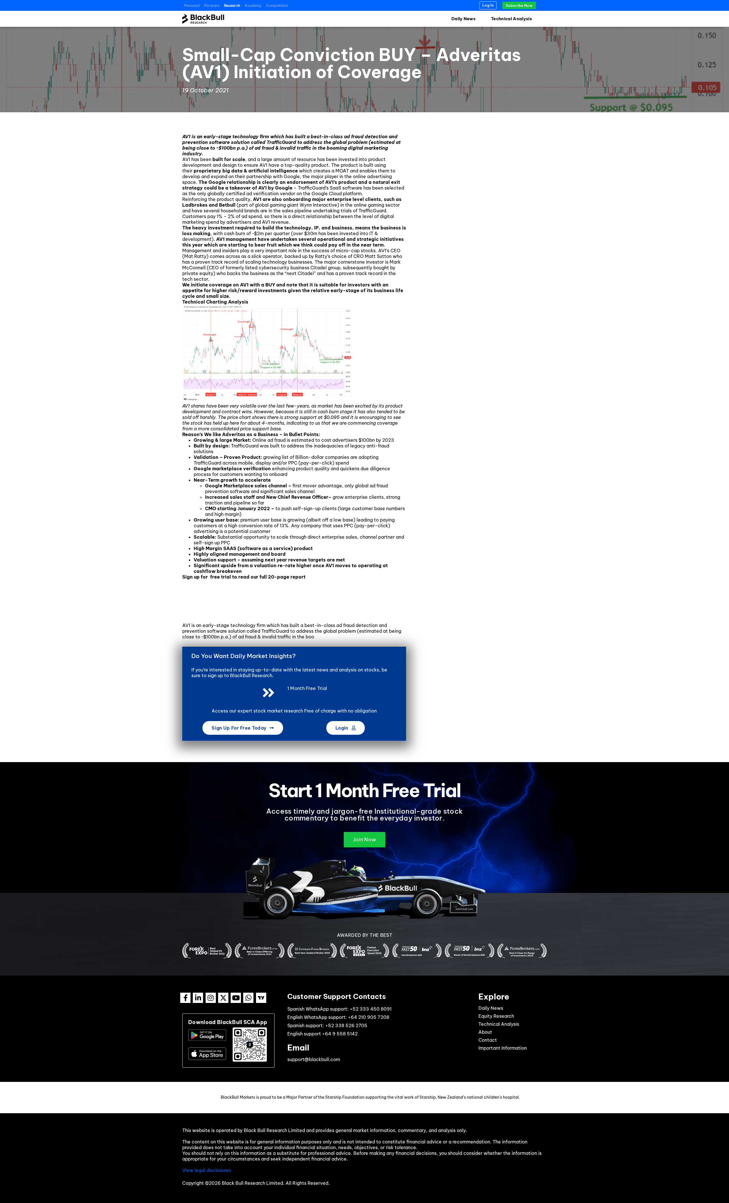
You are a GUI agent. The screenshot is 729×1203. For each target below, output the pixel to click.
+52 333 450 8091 (371, 1009)
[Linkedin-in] (198, 998)
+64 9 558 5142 (340, 1034)
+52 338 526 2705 (346, 1025)
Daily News (463, 18)
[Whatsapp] (248, 998)
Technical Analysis (511, 18)
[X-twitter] (223, 998)
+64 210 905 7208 (368, 1017)
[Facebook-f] (185, 998)
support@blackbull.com (313, 1059)
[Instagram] (211, 998)
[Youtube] (236, 998)
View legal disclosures (206, 1170)
